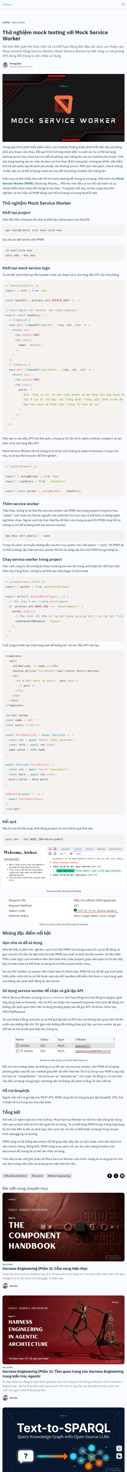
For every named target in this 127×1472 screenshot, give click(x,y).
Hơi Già (13, 1286)
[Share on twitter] (116, 1176)
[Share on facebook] (109, 1176)
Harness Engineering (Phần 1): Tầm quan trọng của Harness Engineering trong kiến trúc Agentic (63, 1374)
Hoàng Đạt (15, 63)
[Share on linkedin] (122, 1176)
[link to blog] (63, 1227)
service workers (53, 997)
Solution (18, 22)
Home (6, 22)
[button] (123, 4)
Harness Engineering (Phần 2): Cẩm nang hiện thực (45, 1268)
